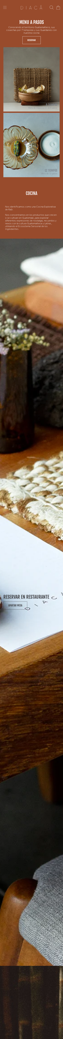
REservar (31, 40)
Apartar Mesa (15, 605)
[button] (5, 8)
